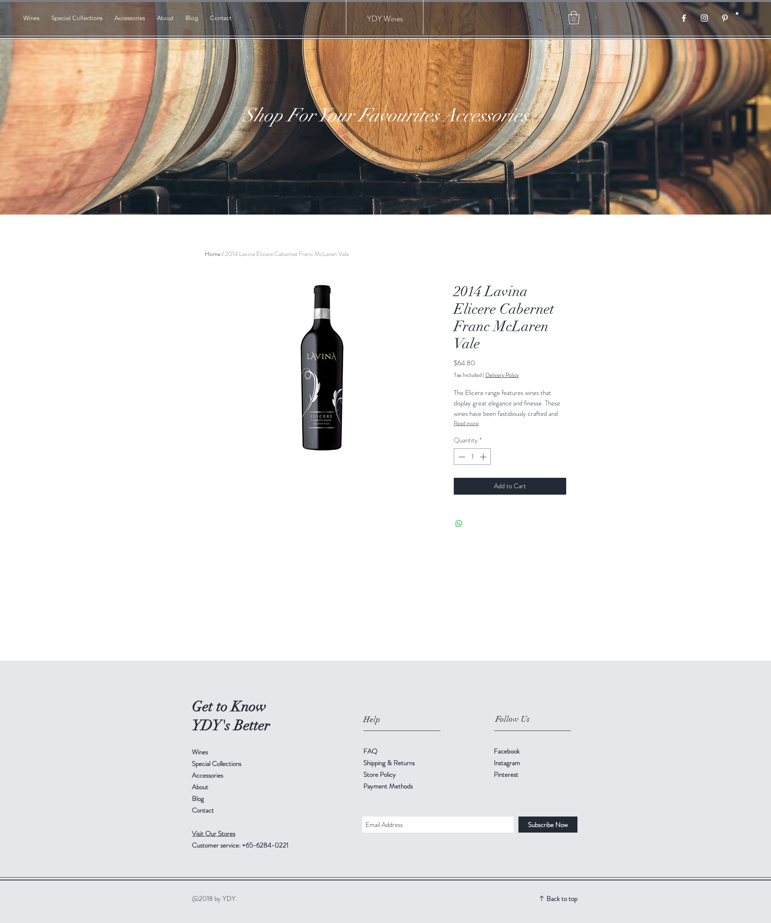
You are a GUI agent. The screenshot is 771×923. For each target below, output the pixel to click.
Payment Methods (388, 786)
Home (212, 253)
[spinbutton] (472, 457)
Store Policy (379, 774)
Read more (466, 423)
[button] (737, 12)
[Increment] (484, 457)
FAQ (370, 751)
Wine (391, 19)
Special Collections (216, 763)
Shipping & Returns (389, 762)
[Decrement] (461, 457)
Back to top (562, 898)
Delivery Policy (502, 375)
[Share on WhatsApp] (459, 523)
